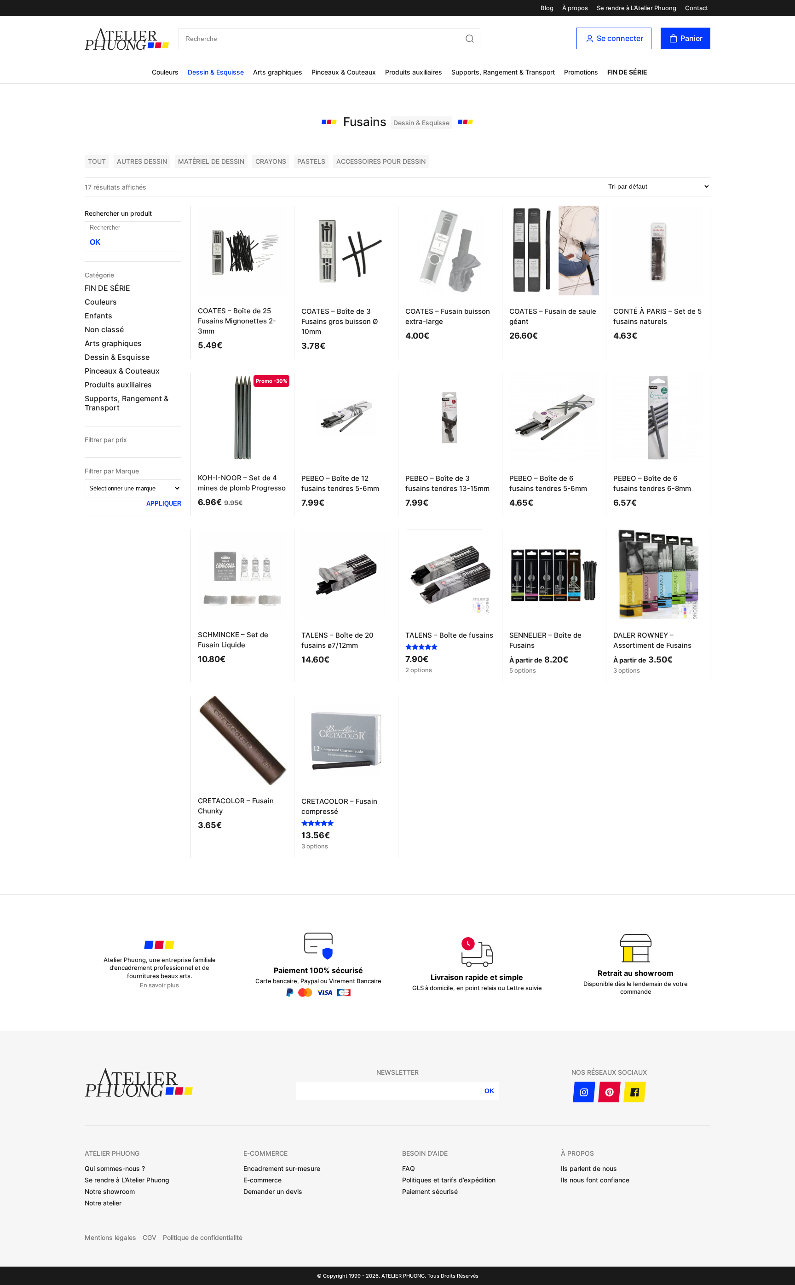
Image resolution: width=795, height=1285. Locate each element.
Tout (97, 161)
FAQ (408, 1168)
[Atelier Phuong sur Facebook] (634, 1092)
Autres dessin (142, 161)
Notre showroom (110, 1191)
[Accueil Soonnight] (127, 38)
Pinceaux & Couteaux (343, 72)
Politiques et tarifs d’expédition (448, 1180)
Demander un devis (272, 1191)
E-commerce (262, 1180)
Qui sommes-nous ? (115, 1168)
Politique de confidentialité (202, 1237)
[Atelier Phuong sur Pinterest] (609, 1092)
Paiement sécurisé (430, 1191)
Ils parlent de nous (589, 1168)
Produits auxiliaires (413, 72)
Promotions (581, 72)
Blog (547, 8)
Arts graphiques (277, 72)
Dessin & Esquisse (216, 72)
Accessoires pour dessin (381, 161)
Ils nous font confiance (595, 1180)
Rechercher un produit (118, 213)
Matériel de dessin (211, 161)
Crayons (270, 161)
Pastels (311, 161)
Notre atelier (103, 1203)
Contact (696, 8)
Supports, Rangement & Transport (503, 72)
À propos (575, 8)
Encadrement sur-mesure (281, 1168)
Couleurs (165, 72)
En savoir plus (159, 985)
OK (95, 242)
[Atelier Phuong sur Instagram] (584, 1092)
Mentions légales (110, 1237)
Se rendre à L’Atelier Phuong (636, 8)
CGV (149, 1237)
